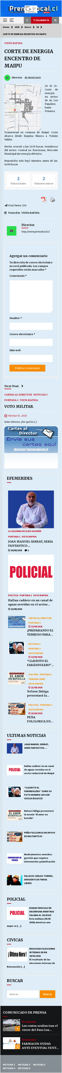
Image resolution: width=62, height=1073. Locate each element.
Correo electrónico (22, 334)
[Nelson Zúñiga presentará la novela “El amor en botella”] (16, 678)
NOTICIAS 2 (24, 1064)
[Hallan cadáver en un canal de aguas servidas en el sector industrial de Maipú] (31, 573)
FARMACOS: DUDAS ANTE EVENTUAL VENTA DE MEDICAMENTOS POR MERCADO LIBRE (40, 1046)
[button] (27, 20)
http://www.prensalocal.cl (36, 231)
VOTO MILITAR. (19, 406)
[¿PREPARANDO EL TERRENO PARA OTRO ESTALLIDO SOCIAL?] (16, 622)
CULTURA (33, 674)
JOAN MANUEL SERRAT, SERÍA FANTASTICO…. (30, 543)
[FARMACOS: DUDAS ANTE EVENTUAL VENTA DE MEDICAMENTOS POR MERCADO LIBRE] (11, 1043)
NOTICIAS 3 (39, 1064)
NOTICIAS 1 (40, 394)
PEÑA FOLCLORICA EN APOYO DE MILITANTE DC (39, 719)
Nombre (15, 318)
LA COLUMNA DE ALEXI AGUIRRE (24, 531)
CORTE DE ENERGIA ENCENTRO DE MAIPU (28, 58)
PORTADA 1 (14, 536)
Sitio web (15, 350)
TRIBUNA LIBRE (36, 678)
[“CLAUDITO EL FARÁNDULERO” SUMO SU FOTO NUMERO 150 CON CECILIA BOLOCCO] (16, 648)
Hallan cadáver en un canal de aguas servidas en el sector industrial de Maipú (30, 602)
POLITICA (13, 595)
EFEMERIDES (19, 478)
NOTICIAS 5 (24, 1068)
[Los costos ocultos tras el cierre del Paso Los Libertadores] (11, 1025)
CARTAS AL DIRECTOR (18, 394)
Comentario (18, 275)
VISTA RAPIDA (13, 43)
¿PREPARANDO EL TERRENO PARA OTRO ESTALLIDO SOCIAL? (40, 633)
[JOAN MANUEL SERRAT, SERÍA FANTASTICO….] (31, 509)
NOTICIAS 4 (9, 1068)
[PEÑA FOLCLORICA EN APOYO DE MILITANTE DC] (16, 709)
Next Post (11, 386)
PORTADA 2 (11, 400)
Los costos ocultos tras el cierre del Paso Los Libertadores (40, 1028)
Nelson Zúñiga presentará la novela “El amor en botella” (39, 694)
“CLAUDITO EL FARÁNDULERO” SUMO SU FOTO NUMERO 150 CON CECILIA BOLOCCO (40, 663)
